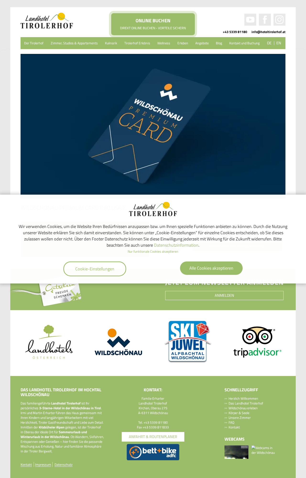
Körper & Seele (239, 412)
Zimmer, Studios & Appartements (74, 43)
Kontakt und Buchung (244, 43)
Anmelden (224, 295)
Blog (219, 43)
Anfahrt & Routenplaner (153, 436)
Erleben (182, 43)
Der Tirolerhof (34, 43)
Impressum (43, 464)
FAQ (231, 422)
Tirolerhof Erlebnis (137, 43)
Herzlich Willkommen (243, 398)
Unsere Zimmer (240, 417)
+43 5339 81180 (235, 31)
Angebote (202, 43)
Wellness (163, 43)
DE (269, 43)
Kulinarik (111, 43)
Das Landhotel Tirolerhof (246, 403)
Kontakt (234, 427)
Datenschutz (63, 464)
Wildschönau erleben (243, 407)
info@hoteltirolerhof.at (268, 31)
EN (278, 43)
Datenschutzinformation (176, 245)
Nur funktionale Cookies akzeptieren (153, 251)
